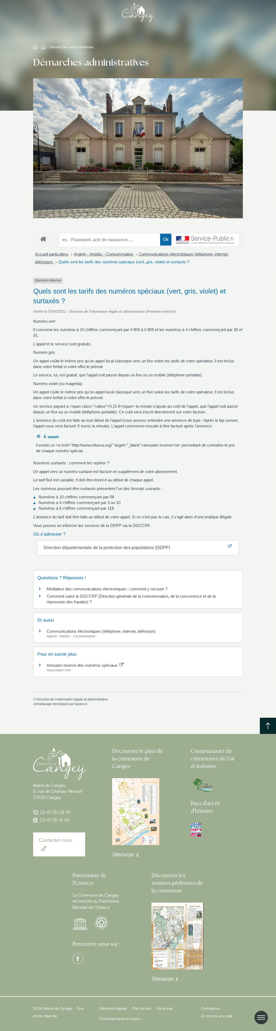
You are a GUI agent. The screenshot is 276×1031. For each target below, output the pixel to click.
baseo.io (81, 704)
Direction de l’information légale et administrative (72, 699)
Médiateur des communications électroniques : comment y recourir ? (107, 589)
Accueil (35, 47)
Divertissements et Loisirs (119, 1019)
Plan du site (141, 1008)
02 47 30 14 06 (55, 820)
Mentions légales (113, 1008)
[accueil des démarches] (43, 239)
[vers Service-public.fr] (205, 240)
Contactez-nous (56, 840)
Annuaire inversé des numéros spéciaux (83, 665)
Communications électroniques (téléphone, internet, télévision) (101, 631)
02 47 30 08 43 (55, 812)
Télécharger (123, 854)
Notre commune (43, 47)
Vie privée (165, 1008)
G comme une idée (217, 1016)
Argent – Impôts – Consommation (104, 254)
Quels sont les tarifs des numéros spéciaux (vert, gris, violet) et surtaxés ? (123, 262)
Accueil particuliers (52, 254)
